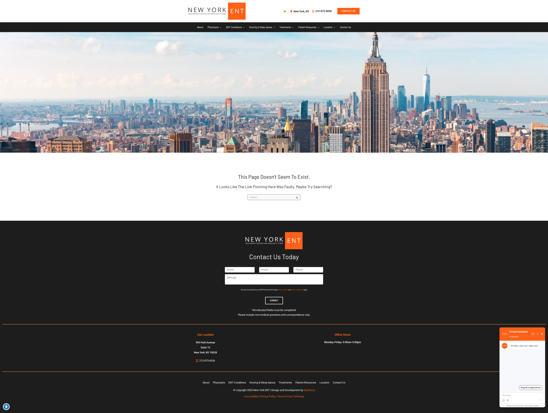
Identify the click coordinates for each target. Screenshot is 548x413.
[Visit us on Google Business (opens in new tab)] (285, 11)
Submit (274, 300)
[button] (347, 11)
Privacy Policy (283, 289)
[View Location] (291, 11)
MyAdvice (309, 390)
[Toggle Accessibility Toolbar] (6, 406)
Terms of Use (285, 396)
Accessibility (251, 396)
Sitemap (299, 396)
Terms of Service (297, 289)
